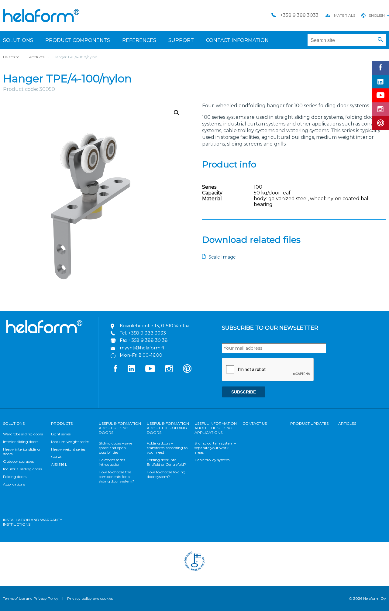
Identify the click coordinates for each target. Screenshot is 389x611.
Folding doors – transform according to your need (167, 448)
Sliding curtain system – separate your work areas (215, 448)
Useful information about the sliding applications (215, 428)
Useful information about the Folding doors (168, 428)
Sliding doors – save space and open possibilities (115, 448)
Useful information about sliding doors (120, 428)
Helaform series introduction (112, 462)
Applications (14, 484)
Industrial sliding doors (22, 469)
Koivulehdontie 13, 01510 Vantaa (154, 325)
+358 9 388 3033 (147, 333)
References (139, 40)
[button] (380, 39)
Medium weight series (70, 441)
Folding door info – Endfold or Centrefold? (166, 462)
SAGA (56, 457)
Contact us (255, 423)
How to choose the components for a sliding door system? (116, 476)
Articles (347, 423)
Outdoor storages (18, 461)
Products (36, 57)
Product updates (309, 423)
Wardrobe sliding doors (23, 434)
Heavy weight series (68, 449)
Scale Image (222, 257)
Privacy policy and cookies (90, 598)
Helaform (41, 15)
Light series (61, 434)
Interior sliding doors (20, 441)
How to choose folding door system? (166, 474)
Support (181, 40)
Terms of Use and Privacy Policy (30, 598)
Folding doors (14, 476)
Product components (77, 40)
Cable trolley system (212, 460)
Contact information (237, 40)
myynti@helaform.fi (142, 348)
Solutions (18, 40)
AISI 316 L (59, 464)
